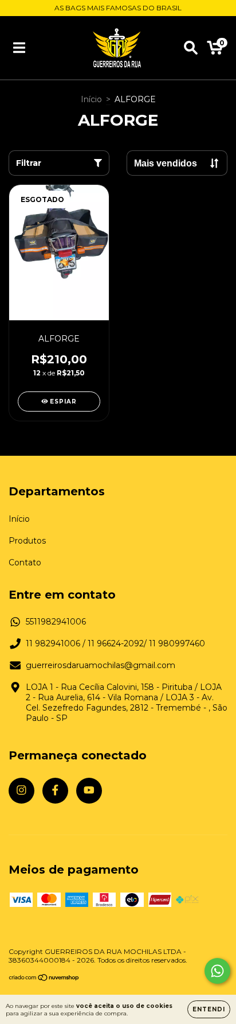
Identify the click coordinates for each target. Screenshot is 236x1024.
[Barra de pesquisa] (190, 47)
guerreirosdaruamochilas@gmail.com (100, 665)
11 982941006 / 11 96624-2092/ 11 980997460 (115, 643)
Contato (25, 562)
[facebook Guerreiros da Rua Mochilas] (55, 791)
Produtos (27, 541)
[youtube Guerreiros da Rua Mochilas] (89, 791)
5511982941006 (56, 621)
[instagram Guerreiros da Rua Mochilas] (21, 791)
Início (91, 99)
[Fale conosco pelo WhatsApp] (217, 971)
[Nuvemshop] (44, 979)
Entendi (208, 1009)
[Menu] (19, 47)
